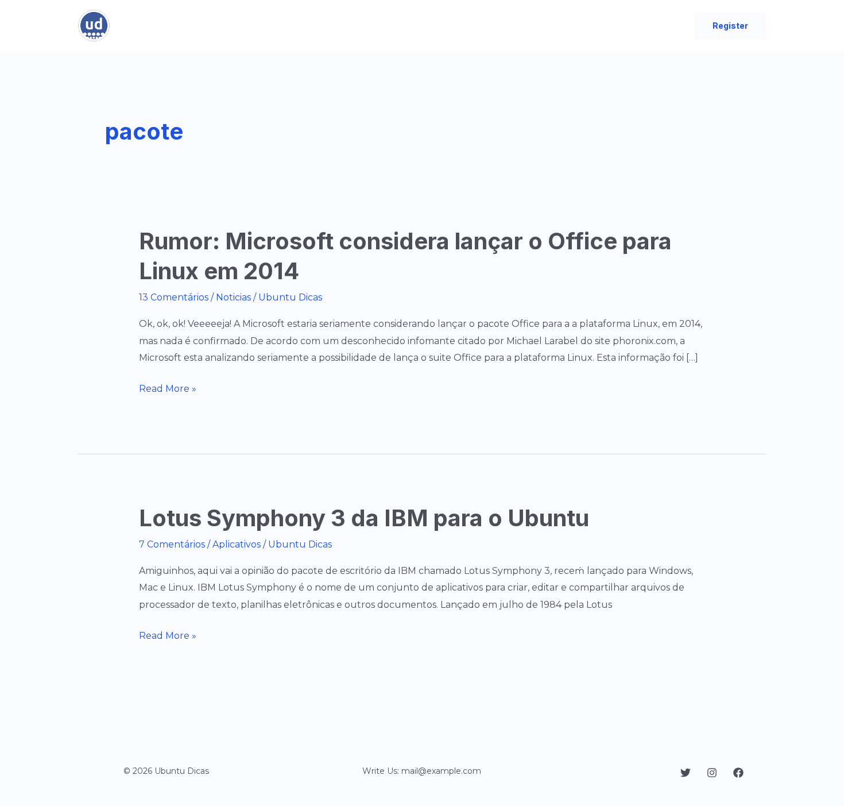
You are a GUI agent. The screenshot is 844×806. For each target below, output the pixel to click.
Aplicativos (236, 544)
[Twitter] (685, 773)
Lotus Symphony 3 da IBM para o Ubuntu (364, 518)
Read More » (167, 390)
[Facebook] (738, 773)
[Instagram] (712, 773)
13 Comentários (173, 297)
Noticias (233, 297)
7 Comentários (172, 544)
